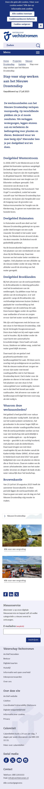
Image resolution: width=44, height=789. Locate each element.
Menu (6, 52)
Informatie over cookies (22, 9)
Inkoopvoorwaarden (12, 677)
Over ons (7, 682)
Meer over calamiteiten (13, 745)
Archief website (10, 696)
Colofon (6, 701)
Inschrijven (33, 640)
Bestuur (6, 659)
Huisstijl (6, 668)
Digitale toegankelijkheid (14, 710)
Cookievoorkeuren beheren (22, 19)
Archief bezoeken (11, 654)
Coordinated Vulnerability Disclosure (19, 705)
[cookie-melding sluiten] (40, 25)
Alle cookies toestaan (22, 14)
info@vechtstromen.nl (18, 778)
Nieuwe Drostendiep (16, 516)
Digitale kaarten (10, 663)
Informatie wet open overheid (16, 672)
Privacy (6, 719)
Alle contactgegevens (12, 783)
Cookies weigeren (22, 24)
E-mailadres (13, 626)
